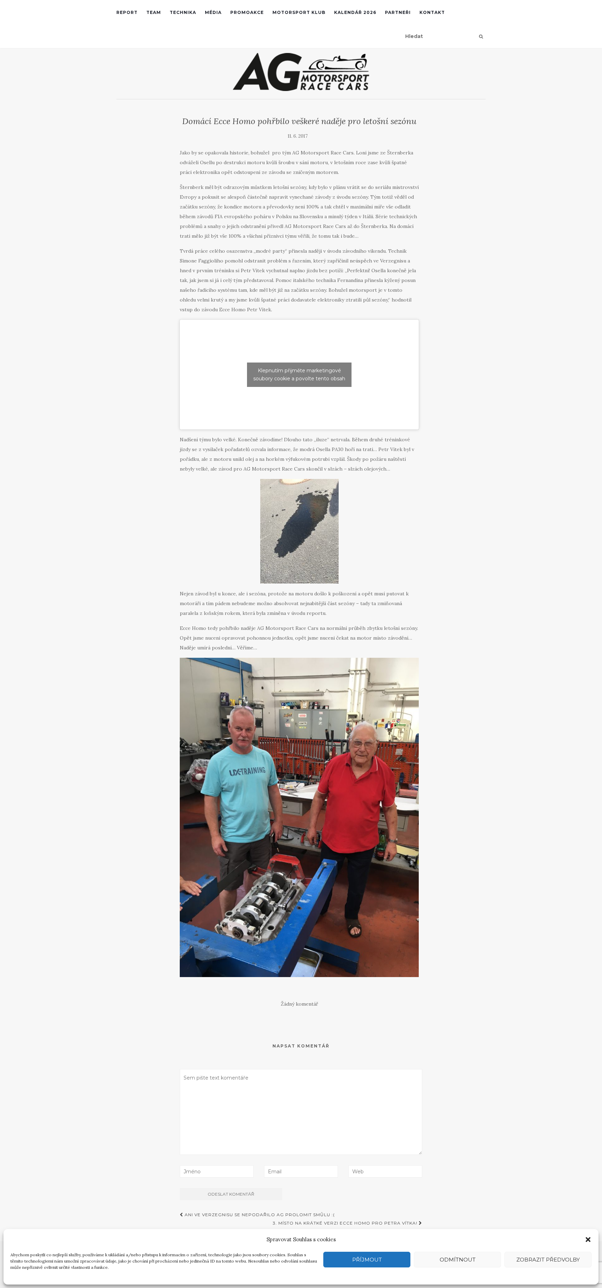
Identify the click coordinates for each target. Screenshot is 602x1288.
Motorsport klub (298, 12)
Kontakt (432, 12)
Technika (183, 12)
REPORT (127, 12)
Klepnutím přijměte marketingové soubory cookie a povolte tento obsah (299, 374)
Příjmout (367, 1259)
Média (213, 12)
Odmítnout (458, 1259)
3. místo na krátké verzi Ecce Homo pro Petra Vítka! (346, 1223)
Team (153, 12)
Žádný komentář (299, 1004)
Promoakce (247, 12)
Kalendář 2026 (355, 12)
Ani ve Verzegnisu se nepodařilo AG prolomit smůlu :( (259, 1214)
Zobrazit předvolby (548, 1259)
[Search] (481, 36)
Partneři (398, 12)
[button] (588, 1239)
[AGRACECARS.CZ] (301, 72)
